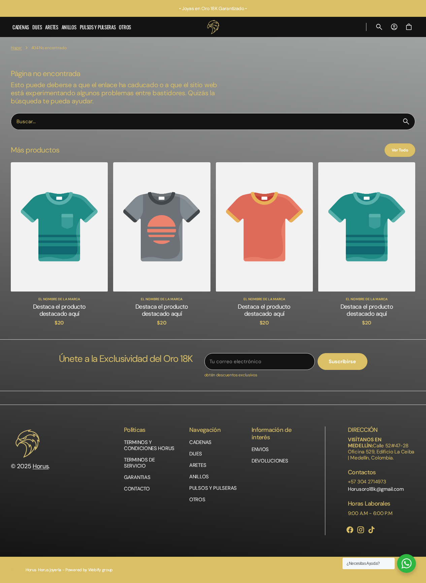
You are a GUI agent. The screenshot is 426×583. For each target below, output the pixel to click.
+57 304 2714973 (367, 482)
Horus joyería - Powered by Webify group (75, 570)
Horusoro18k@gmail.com (376, 489)
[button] (379, 27)
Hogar (16, 47)
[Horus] (213, 27)
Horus (41, 466)
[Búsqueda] (406, 121)
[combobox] (204, 122)
